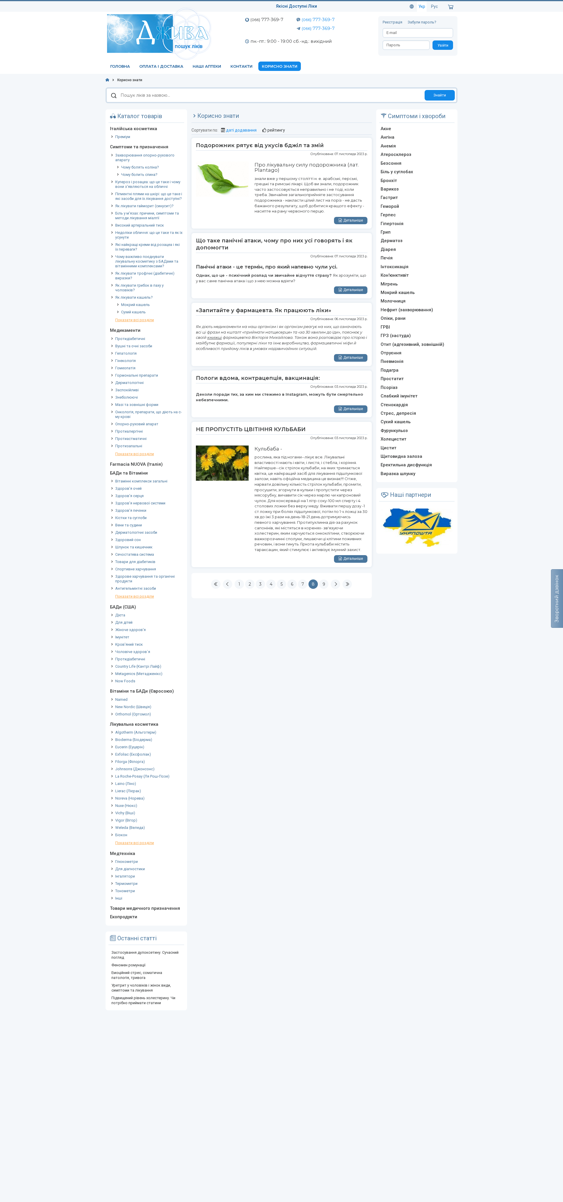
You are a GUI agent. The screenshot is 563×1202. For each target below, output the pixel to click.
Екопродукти (123, 916)
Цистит (388, 447)
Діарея (388, 249)
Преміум (122, 137)
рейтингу (276, 130)
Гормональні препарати (136, 375)
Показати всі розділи (134, 320)
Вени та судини (128, 525)
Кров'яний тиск (129, 644)
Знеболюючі (126, 397)
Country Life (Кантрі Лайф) (138, 666)
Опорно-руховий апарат (136, 424)
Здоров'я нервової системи (140, 503)
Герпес (388, 214)
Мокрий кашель (135, 304)
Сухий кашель (133, 312)
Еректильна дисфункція (406, 464)
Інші (118, 898)
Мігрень (389, 284)
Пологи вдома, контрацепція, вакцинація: (258, 378)
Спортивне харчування (135, 569)
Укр (421, 6)
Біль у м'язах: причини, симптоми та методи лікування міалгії (147, 215)
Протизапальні (128, 446)
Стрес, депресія (398, 413)
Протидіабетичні (130, 338)
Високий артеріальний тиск (139, 225)
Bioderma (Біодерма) (133, 739)
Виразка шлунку (398, 473)
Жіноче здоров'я (130, 630)
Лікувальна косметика (134, 724)
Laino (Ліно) (125, 783)
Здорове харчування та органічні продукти (145, 578)
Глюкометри (126, 861)
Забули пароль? (422, 22)
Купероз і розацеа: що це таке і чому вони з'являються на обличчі (147, 184)
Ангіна (387, 137)
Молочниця (393, 301)
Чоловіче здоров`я (132, 652)
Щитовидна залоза (401, 456)
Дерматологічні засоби (136, 532)
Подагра (389, 370)
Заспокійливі (127, 390)
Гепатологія (126, 353)
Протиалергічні (129, 431)
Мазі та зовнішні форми (136, 404)
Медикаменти (125, 330)
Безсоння (391, 163)
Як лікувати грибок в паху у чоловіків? (139, 287)
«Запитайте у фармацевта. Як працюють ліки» (263, 310)
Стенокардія (394, 404)
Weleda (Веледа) (130, 827)
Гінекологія (125, 360)
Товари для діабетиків (135, 562)
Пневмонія (392, 361)
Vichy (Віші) (125, 813)
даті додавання (241, 130)
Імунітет (122, 637)
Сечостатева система (134, 554)
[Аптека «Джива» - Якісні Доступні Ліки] (161, 33)
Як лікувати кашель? (134, 297)
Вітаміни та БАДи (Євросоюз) (142, 691)
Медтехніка (122, 853)
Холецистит (393, 439)
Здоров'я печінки (130, 510)
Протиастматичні (131, 438)
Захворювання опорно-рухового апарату (144, 157)
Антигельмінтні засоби (135, 588)
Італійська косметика (133, 128)
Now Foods (125, 681)
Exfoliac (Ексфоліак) (133, 754)
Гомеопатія (125, 368)
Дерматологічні (129, 382)
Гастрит (389, 197)
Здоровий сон (128, 540)
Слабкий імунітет (399, 396)
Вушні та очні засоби (133, 346)
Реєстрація (393, 22)
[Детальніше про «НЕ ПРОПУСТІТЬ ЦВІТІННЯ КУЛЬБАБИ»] (222, 462)
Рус (434, 6)
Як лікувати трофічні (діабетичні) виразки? (144, 275)
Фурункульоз (394, 430)
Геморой (390, 206)
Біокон (121, 835)
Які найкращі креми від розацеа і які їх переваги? (147, 246)
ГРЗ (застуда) (396, 335)
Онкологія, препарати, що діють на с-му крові (148, 414)
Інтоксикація (394, 266)
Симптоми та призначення (139, 146)
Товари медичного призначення (145, 908)
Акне (386, 128)
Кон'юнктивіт (395, 275)
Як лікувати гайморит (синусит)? (144, 206)
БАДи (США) (123, 607)
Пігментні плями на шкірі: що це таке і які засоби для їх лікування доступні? (148, 196)
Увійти (442, 45)
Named (121, 699)
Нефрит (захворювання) (407, 309)
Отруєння (391, 353)
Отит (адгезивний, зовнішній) (412, 344)
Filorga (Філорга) (130, 761)
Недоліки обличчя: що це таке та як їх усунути (148, 234)
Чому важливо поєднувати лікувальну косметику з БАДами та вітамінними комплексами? (146, 261)
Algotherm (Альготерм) (135, 732)
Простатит (392, 378)
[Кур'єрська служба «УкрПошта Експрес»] (417, 527)
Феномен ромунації (128, 965)
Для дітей (124, 622)
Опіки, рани (393, 318)
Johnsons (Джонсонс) (135, 769)
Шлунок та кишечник (133, 547)
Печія (387, 258)
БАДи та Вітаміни (129, 473)
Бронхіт (389, 180)
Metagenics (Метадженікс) (138, 673)
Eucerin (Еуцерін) (129, 747)
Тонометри (125, 891)
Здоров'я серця (129, 496)
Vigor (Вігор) (126, 820)
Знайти (439, 95)
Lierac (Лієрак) (128, 791)
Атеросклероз (396, 154)
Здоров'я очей (128, 488)
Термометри (126, 883)
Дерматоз (392, 240)
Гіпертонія (392, 223)
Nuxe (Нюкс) (126, 805)
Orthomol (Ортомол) (133, 714)
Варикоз (390, 189)
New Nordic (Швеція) (133, 707)
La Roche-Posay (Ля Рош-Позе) (142, 776)
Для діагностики (130, 869)
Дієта (120, 615)
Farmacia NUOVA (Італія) (136, 464)
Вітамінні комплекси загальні (141, 481)
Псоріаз (389, 387)
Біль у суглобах (397, 171)
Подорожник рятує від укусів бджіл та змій (260, 145)
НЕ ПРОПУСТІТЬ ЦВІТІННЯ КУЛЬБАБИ (251, 429)
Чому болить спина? (139, 174)
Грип (386, 232)
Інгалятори (125, 876)
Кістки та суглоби (131, 518)
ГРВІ (385, 327)
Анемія (388, 146)
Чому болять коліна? (140, 167)
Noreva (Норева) (130, 798)
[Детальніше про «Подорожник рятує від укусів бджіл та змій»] (222, 178)
